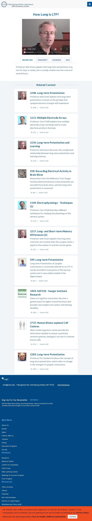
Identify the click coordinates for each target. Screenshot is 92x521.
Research (5, 458)
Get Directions (64, 385)
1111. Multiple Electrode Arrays (48, 117)
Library (4, 490)
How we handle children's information (49, 516)
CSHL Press (6, 468)
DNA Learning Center (10, 472)
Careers (5, 439)
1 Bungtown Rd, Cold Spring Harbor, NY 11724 (35, 385)
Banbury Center (8, 461)
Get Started (34, 400)
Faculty (4, 450)
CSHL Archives (7, 487)
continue (72, 517)
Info (68, 60)
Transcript (42, 60)
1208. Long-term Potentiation (47, 92)
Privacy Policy (82, 513)
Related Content (46, 84)
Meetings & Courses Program (13, 475)
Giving (4, 443)
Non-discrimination (9, 497)
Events (4, 429)
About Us (5, 425)
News (4, 432)
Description (27, 60)
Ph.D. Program (7, 479)
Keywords (56, 60)
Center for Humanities (10, 465)
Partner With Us (8, 436)
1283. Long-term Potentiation (47, 354)
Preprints (5, 494)
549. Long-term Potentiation (46, 259)
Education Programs (9, 446)
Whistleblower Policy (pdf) (11, 504)
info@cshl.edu (9, 385)
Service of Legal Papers (11, 501)
